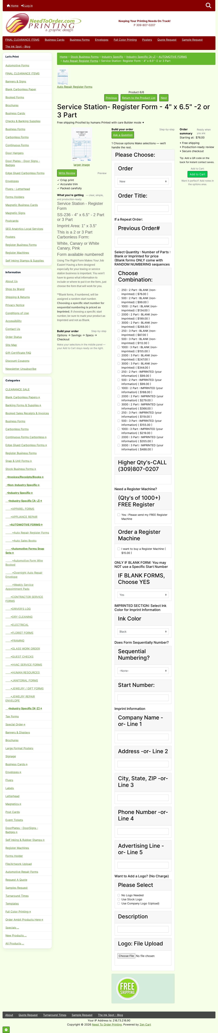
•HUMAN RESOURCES (22, 672)
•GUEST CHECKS (19, 656)
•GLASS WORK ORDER (22, 648)
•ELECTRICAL (17, 624)
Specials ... (12, 927)
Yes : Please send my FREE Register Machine (144, 517)
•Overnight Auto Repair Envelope (23, 574)
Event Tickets (14, 820)
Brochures (11, 105)
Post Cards (12, 812)
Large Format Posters (19, 748)
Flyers (9, 780)
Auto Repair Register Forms (80, 61)
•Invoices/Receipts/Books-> (24, 477)
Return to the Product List (138, 97)
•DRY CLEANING (19, 616)
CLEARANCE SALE (17, 389)
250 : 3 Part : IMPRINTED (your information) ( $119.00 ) (141, 414)
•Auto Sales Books (20, 540)
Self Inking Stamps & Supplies (24, 260)
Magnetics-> (13, 804)
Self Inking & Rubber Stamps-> (25, 840)
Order (125, 168)
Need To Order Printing (107, 1024)
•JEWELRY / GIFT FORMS (24, 688)
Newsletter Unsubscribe (20, 368)
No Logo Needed (132, 895)
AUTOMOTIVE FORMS (173, 56)
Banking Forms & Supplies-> (23, 405)
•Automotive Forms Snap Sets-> (24, 550)
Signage (10, 756)
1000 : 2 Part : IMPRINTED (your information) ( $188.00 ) (142, 390)
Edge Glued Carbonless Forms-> (26, 445)
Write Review (67, 173)
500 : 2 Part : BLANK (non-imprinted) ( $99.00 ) (138, 300)
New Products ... (16, 935)
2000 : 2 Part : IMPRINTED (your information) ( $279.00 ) (142, 398)
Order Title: (132, 195)
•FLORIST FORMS (19, 632)
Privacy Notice (14, 305)
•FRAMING (14, 640)
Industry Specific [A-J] (140, 56)
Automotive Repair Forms (21, 871)
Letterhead (12, 796)
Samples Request (16, 887)
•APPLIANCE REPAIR (21, 516)
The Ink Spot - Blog (17, 46)
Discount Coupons (17, 360)
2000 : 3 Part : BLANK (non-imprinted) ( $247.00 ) (139, 357)
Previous (111, 97)
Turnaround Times (17, 895)
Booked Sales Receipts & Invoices (27, 413)
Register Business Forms (21, 244)
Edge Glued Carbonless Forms (24, 173)
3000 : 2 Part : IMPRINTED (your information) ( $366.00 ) (142, 406)
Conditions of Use (17, 313)
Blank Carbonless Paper (20, 89)
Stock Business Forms (85, 56)
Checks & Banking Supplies (22, 121)
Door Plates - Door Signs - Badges (22, 163)
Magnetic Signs (15, 213)
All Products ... (14, 943)
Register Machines (17, 252)
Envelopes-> (13, 772)
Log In (28, 5)
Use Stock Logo (131, 899)
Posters (147, 39)
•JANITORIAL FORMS (21, 680)
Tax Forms (12, 716)
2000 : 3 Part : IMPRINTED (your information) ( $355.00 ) (142, 439)
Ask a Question (123, 135)
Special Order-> (15, 724)
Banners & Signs (15, 81)
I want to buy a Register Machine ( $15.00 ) (143, 551)
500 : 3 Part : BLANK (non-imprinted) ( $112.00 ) (138, 341)
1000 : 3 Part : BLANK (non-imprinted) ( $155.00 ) (139, 349)
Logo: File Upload (140, 943)
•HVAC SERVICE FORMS (23, 664)
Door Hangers (14, 153)
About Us (11, 281)
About (9, 1015)
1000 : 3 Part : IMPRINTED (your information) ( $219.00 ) (142, 431)
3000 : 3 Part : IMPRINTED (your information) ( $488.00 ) (142, 447)
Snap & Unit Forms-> (18, 461)
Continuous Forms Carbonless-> (26, 437)
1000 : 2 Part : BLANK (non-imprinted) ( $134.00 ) (139, 308)
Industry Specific (112, 56)
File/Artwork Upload (18, 864)
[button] (208, 5)
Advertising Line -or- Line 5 (141, 849)
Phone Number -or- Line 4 (143, 815)
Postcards (11, 220)
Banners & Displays (17, 732)
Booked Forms (14, 97)
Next (164, 97)
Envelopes (101, 39)
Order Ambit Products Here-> (24, 919)
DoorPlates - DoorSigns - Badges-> (21, 830)
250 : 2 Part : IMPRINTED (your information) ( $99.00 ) (141, 373)
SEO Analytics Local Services (24, 228)
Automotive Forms (17, 65)
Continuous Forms (17, 145)
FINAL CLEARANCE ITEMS (22, 39)
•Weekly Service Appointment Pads (19, 587)
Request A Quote (16, 879)
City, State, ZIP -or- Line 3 (143, 781)
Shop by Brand (15, 289)
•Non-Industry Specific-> (22, 485)
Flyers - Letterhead (17, 189)
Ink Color (129, 618)
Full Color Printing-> (18, 911)
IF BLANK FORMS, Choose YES (141, 578)
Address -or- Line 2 (143, 751)
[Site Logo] (38, 23)
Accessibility (13, 321)
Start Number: (136, 685)
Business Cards (54, 39)
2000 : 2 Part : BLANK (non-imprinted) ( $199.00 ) (139, 316)
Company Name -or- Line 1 (140, 720)
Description (133, 916)
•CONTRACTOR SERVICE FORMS (24, 599)
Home (14, 5)
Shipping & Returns (17, 297)
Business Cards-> (16, 764)
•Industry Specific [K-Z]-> (23, 708)
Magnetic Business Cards (21, 205)
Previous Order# (139, 228)
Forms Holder (14, 856)
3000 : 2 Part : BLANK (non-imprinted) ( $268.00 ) (139, 324)
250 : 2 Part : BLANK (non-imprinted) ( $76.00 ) (138, 292)
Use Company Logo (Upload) (140, 903)
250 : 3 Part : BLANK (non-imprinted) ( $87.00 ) (138, 333)
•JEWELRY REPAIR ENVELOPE (20, 698)
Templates (12, 903)
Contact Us (12, 329)
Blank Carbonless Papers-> (22, 397)
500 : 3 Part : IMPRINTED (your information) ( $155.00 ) (141, 422)
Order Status (13, 337)
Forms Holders (14, 197)
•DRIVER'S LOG (18, 608)
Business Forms (80, 39)
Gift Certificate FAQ (18, 352)
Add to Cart (197, 174)
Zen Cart (145, 1024)
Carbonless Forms (17, 137)
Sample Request (192, 39)
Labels (9, 788)
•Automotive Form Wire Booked (24, 562)
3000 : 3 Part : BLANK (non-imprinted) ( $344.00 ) (139, 365)
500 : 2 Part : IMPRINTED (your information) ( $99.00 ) (141, 382)
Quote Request (166, 39)
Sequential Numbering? (134, 654)
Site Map (11, 345)
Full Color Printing (125, 39)
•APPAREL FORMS (19, 508)
